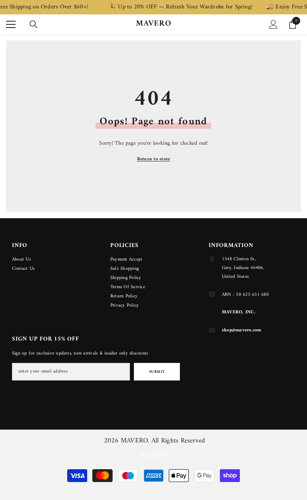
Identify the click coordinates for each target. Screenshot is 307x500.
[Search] (33, 24)
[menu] (11, 24)
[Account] (273, 24)
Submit (157, 372)
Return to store (153, 159)
